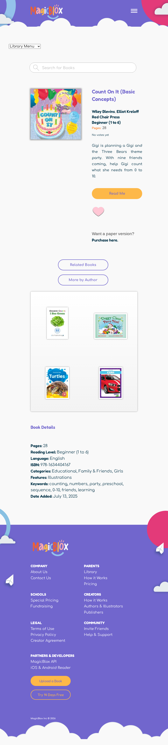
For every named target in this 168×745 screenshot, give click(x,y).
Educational (64, 471)
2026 (53, 718)
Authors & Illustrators (103, 606)
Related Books (89, 265)
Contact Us (41, 578)
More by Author (83, 280)
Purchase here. (105, 240)
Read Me (117, 194)
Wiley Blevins (103, 111)
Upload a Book (50, 681)
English (57, 458)
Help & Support (98, 635)
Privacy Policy (43, 635)
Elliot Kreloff (128, 111)
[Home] (47, 11)
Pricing (90, 584)
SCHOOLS (38, 594)
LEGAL (36, 623)
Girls (118, 471)
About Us (39, 572)
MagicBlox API (43, 662)
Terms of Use (42, 629)
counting (58, 484)
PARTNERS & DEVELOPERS (52, 655)
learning (86, 490)
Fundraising (42, 606)
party (94, 484)
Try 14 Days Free (51, 695)
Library (90, 572)
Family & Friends (95, 471)
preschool (112, 484)
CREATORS (92, 594)
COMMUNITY (94, 623)
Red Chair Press (106, 116)
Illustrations (60, 477)
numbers (78, 484)
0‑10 (56, 490)
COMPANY (39, 566)
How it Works (95, 578)
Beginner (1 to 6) (106, 122)
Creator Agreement (48, 641)
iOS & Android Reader (51, 668)
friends (69, 490)
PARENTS (91, 566)
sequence (41, 490)
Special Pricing (44, 600)
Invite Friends (96, 629)
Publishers (93, 612)
